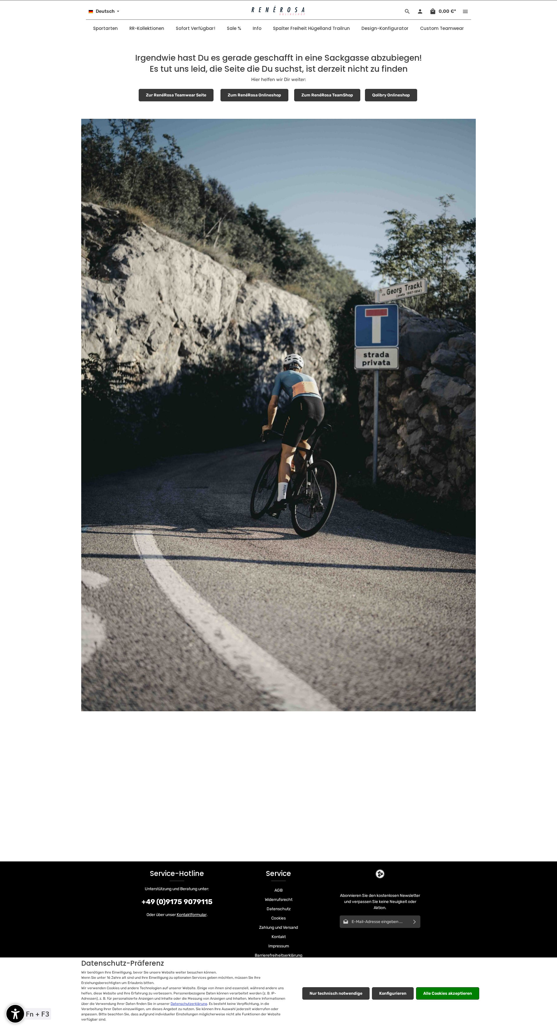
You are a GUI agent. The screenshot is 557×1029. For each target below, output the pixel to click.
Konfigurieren (392, 993)
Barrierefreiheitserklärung (278, 955)
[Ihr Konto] (420, 11)
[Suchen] (407, 11)
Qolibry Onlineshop (391, 95)
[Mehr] (465, 11)
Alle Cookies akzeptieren (447, 993)
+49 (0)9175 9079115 (177, 902)
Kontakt (279, 936)
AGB (278, 890)
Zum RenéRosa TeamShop (327, 95)
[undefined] (15, 1013)
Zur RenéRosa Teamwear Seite (176, 95)
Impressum (278, 946)
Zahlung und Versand (278, 927)
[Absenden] (414, 921)
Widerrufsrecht (278, 899)
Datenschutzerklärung (189, 1004)
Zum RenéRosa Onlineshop (254, 95)
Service (278, 873)
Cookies (278, 918)
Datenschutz (279, 908)
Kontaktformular (192, 914)
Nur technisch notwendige (336, 993)
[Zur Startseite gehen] (278, 11)
